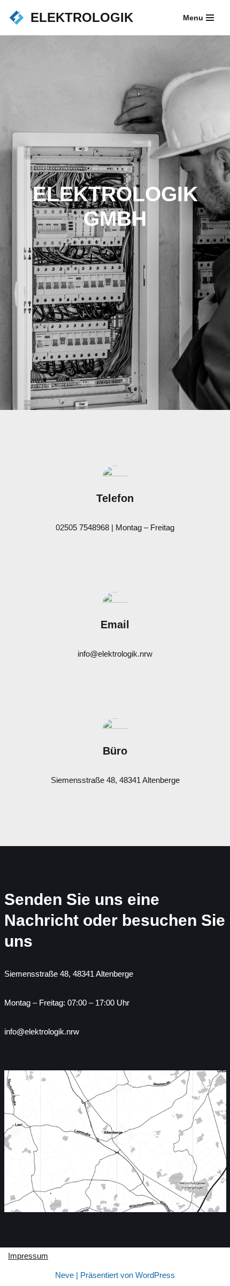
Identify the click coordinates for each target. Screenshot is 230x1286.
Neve (64, 1275)
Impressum (28, 1255)
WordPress (155, 1275)
